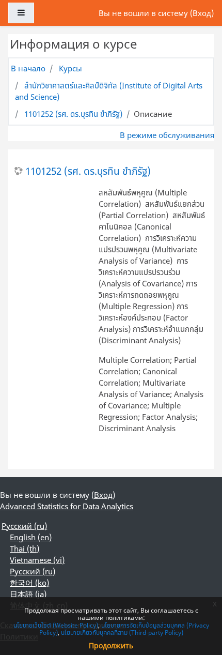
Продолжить (111, 645)
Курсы (70, 68)
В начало (28, 68)
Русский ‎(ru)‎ (24, 526)
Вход (202, 13)
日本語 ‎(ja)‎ (28, 594)
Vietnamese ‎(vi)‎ (37, 560)
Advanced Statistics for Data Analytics (66, 506)
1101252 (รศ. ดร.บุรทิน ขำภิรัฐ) (73, 114)
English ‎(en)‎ (31, 537)
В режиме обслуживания (167, 135)
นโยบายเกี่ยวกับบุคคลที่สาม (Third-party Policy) (122, 632)
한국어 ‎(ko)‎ (29, 582)
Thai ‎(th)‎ (24, 548)
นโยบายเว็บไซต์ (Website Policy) (55, 625)
